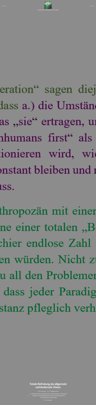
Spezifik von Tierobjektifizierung (41, 395)
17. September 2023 (53, 391)
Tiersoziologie (53, 397)
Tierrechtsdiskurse (44, 397)
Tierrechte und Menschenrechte (57, 395)
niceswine (43, 391)
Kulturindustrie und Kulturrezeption (51, 393)
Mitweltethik (63, 393)
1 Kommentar (48, 400)
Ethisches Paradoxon (37, 393)
